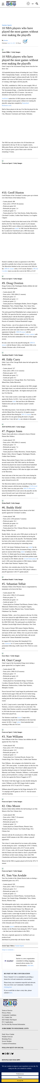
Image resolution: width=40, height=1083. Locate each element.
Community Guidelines (9, 1015)
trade (14, 401)
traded (17, 228)
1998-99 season (20, 332)
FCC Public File (7, 1017)
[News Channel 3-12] (13, 3)
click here (30, 965)
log (19, 419)
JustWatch (5, 98)
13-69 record (33, 486)
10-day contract (29, 334)
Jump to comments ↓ (8, 950)
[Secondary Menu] (4, 3)
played (12, 926)
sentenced (8, 643)
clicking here (8, 987)
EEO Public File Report (9, 1020)
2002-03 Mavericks (29, 488)
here (11, 993)
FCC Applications (7, 1022)
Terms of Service (7, 1010)
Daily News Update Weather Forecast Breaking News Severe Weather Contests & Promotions (9, 1038)
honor (19, 717)
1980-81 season (9, 268)
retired (19, 722)
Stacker (6, 40)
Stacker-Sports (19, 946)
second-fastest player (30, 559)
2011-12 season (26, 414)
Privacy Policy (6, 1013)
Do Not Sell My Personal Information (13, 1024)
